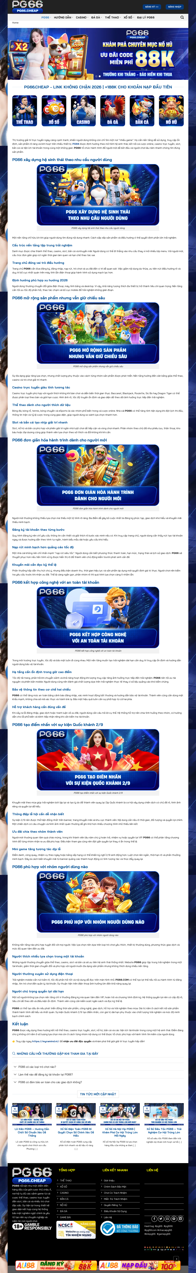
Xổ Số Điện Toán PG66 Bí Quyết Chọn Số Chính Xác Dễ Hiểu (76, 1132)
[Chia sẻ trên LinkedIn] (180, 1219)
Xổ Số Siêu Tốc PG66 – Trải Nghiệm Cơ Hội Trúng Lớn (164, 1130)
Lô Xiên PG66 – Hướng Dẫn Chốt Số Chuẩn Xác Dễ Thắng (32, 1132)
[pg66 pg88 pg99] (56, 1265)
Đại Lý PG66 (146, 17)
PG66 (45, 17)
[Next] (181, 54)
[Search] (182, 17)
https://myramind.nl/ (45, 1041)
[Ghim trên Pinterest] (174, 1219)
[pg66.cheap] (27, 7)
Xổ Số (128, 17)
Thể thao (112, 17)
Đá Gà (95, 17)
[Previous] (15, 54)
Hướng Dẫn (62, 17)
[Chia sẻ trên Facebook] (154, 1219)
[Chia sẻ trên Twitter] (161, 1219)
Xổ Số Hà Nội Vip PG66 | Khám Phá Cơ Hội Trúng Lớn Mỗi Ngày (120, 1132)
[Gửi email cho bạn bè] (167, 1219)
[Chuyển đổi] (15, 1067)
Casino (81, 17)
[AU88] (140, 1265)
